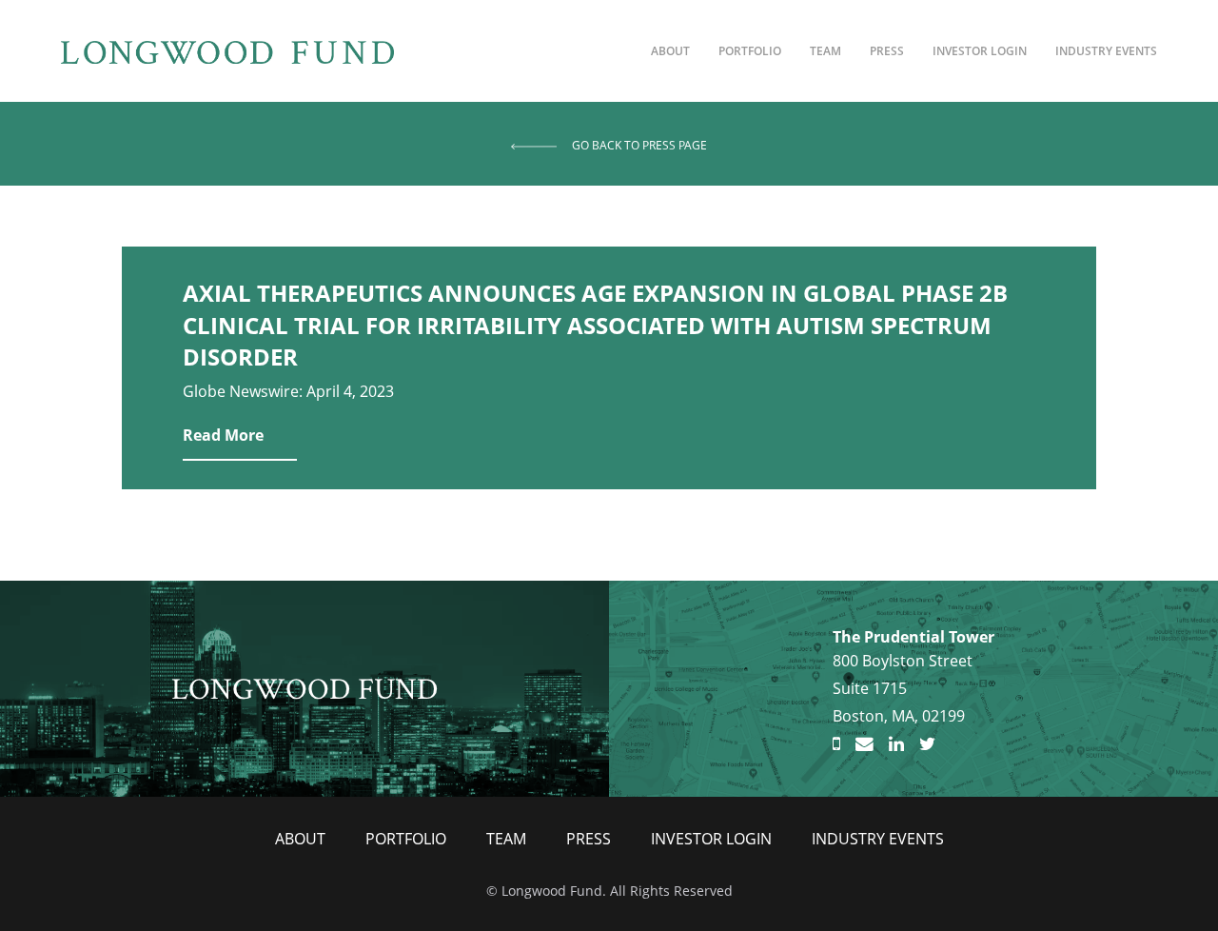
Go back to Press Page (639, 145)
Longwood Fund (305, 687)
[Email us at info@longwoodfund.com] (864, 744)
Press (887, 51)
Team (825, 51)
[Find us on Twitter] (927, 744)
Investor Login (980, 51)
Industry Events (1106, 51)
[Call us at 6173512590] (836, 744)
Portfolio (749, 51)
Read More (223, 435)
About (670, 51)
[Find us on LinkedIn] (896, 744)
